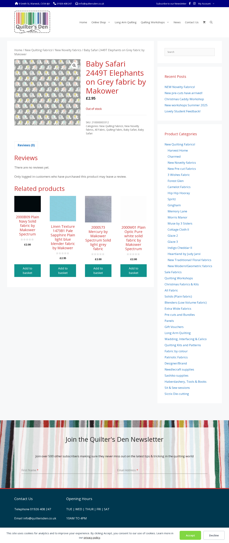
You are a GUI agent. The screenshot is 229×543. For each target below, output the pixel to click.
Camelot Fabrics (179, 187)
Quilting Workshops (153, 22)
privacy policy (92, 537)
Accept (190, 535)
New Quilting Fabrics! (38, 50)
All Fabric (100, 129)
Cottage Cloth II (178, 229)
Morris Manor (177, 217)
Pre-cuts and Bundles (180, 315)
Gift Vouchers (174, 327)
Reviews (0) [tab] (26, 145)
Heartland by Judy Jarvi (184, 254)
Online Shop (98, 22)
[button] (74, 65)
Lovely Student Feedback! (182, 111)
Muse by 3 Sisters (180, 223)
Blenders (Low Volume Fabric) (186, 302)
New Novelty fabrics (68, 50)
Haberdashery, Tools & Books (185, 381)
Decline (214, 535)
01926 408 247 (40, 509)
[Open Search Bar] (211, 22)
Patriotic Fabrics (176, 357)
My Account (204, 3)
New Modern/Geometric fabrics (190, 266)
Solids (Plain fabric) (178, 296)
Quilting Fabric (114, 129)
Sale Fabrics (173, 272)
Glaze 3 (173, 242)
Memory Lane (177, 211)
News (177, 22)
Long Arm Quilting (126, 22)
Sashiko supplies (176, 375)
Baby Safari (130, 129)
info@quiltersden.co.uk (39, 518)
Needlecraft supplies (179, 369)
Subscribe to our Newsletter (171, 3)
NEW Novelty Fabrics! (180, 87)
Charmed (174, 156)
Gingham (174, 205)
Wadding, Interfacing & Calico (186, 339)
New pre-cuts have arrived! (183, 93)
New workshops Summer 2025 (186, 105)
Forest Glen (176, 181)
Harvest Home (178, 150)
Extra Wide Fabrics (178, 308)
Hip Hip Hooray (179, 193)
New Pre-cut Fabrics (182, 169)
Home (83, 22)
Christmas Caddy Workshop (184, 99)
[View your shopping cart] (204, 22)
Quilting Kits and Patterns (183, 345)
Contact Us (192, 22)
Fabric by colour (176, 351)
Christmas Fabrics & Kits (182, 284)
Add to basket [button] (27, 270)
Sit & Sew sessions (177, 388)
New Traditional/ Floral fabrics (189, 260)
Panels (169, 321)
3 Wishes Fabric (179, 175)
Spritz (172, 199)
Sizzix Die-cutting (177, 394)
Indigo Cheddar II (180, 248)
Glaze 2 (173, 235)
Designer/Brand (176, 363)
